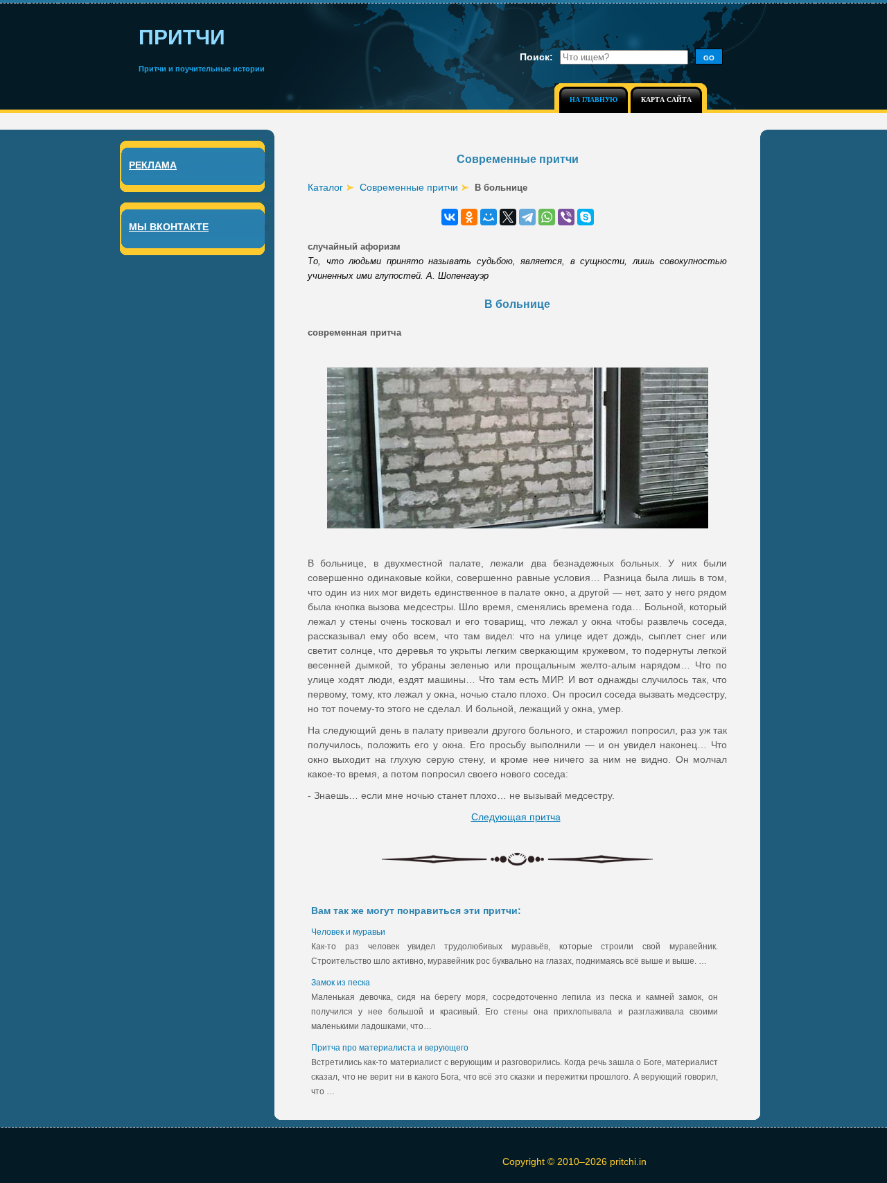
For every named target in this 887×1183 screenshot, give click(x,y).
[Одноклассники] (469, 217)
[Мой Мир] (488, 217)
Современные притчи (409, 187)
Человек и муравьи (348, 932)
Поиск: (536, 56)
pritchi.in (628, 1161)
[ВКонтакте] (449, 217)
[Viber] (566, 217)
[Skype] (585, 217)
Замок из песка (340, 982)
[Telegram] (527, 217)
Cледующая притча (516, 816)
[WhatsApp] (546, 217)
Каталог (325, 187)
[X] (508, 217)
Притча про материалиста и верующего (389, 1048)
